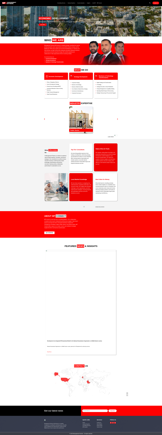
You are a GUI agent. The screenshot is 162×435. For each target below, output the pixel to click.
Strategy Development (80, 76)
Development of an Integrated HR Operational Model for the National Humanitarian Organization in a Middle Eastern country (74, 340)
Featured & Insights (81, 246)
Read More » (49, 351)
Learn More (111, 136)
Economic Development (56, 76)
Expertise (81, 103)
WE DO (81, 70)
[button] (65, 3)
